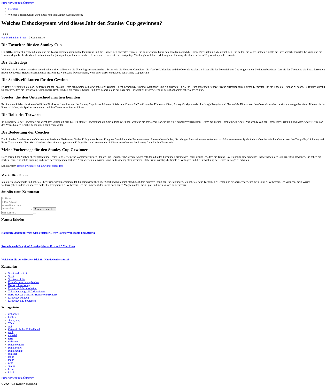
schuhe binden (16, 344)
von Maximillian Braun (13, 37)
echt (10, 362)
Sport (11, 276)
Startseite (13, 8)
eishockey (22, 165)
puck (10, 332)
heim (10, 369)
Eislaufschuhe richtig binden (23, 282)
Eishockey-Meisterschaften (22, 288)
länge (11, 356)
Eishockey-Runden (18, 297)
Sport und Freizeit (17, 273)
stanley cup (34, 165)
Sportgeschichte (16, 279)
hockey (12, 317)
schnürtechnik (15, 350)
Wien (11, 323)
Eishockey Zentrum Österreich (17, 2)
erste (10, 338)
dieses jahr (57, 165)
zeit (10, 326)
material (12, 335)
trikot (11, 372)
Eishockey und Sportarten (22, 300)
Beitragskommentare (44, 209)
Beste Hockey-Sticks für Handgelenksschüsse (32, 294)
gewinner (46, 165)
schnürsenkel (15, 347)
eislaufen (13, 341)
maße (11, 359)
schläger (12, 353)
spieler (11, 366)
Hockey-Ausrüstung (19, 285)
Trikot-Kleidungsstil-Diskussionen (26, 291)
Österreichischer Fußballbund (24, 329)
